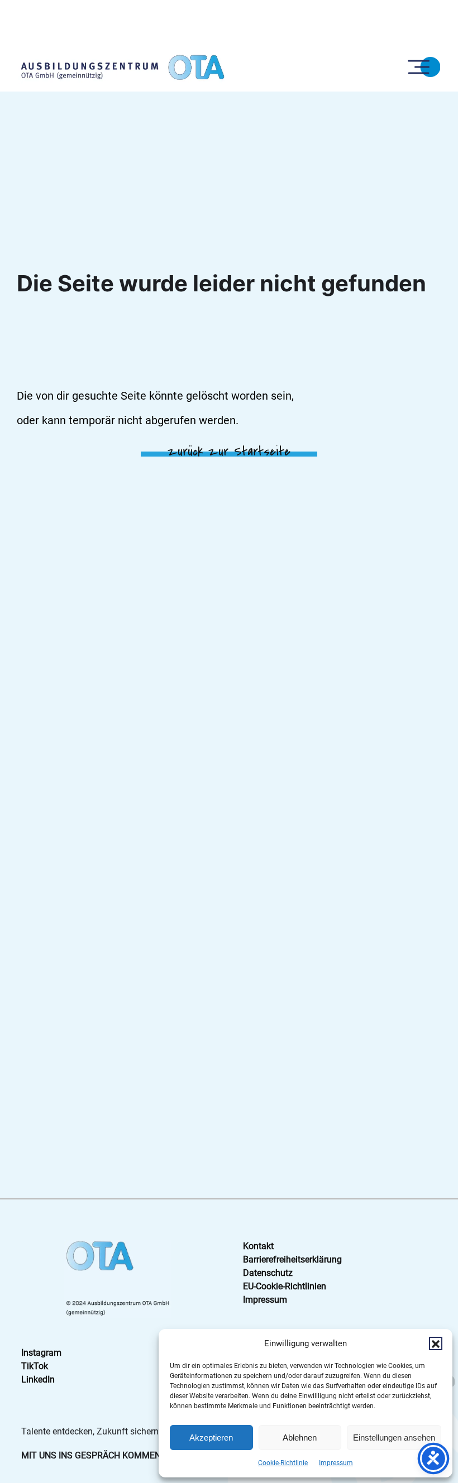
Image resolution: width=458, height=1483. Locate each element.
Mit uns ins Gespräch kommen (91, 1455)
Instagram (41, 1352)
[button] (435, 1343)
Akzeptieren (211, 1437)
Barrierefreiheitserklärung (292, 1259)
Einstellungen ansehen (394, 1437)
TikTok (34, 1366)
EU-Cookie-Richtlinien (284, 1286)
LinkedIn (38, 1379)
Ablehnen (300, 1437)
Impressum (336, 1463)
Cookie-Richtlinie (283, 1463)
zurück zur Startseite (229, 451)
